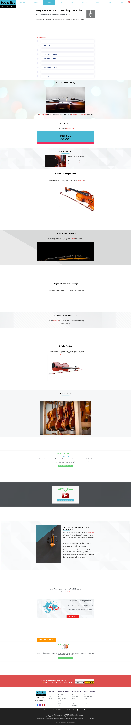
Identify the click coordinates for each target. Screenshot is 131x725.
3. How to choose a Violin (65, 151)
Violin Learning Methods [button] (50, 54)
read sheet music (56, 320)
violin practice (60, 354)
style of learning (81, 180)
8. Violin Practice (65, 346)
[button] (129, 2)
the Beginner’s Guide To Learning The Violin (79, 114)
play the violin (72, 238)
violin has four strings (43, 114)
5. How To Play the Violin (65, 233)
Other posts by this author (65, 465)
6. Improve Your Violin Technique (65, 284)
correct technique (64, 289)
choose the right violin (79, 162)
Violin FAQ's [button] (47, 76)
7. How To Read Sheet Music (65, 315)
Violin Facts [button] (47, 45)
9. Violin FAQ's (65, 393)
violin (78, 158)
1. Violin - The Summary (65, 83)
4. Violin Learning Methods (65, 174)
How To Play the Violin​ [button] (50, 58)
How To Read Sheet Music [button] (50, 67)
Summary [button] (46, 41)
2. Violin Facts (65, 124)
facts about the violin (70, 128)
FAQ (60, 398)
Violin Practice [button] (48, 71)
